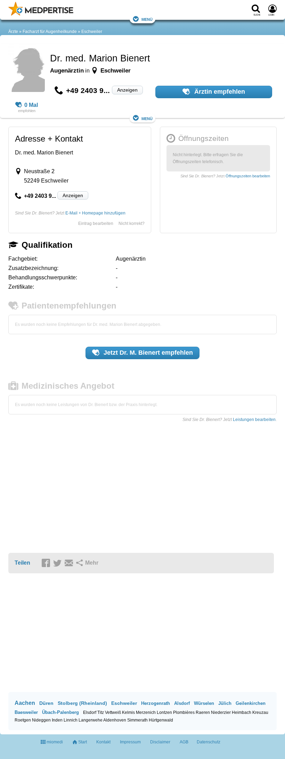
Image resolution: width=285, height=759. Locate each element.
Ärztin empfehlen (219, 91)
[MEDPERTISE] (40, 14)
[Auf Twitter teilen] (58, 563)
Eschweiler (91, 31)
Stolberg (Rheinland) (82, 703)
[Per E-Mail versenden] (70, 563)
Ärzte (13, 31)
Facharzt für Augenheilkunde (50, 31)
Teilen (22, 563)
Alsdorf (182, 703)
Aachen (25, 703)
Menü (147, 19)
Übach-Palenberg (60, 712)
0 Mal (31, 105)
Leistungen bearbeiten (254, 419)
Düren (46, 703)
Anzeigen (127, 90)
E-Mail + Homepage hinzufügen (95, 213)
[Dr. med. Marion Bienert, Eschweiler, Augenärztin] (26, 68)
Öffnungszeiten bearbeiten (248, 176)
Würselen (204, 703)
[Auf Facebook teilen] (47, 563)
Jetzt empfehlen (147, 352)
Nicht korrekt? (132, 223)
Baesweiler (26, 712)
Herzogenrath (155, 703)
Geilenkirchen (251, 703)
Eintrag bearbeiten (95, 223)
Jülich (224, 703)
